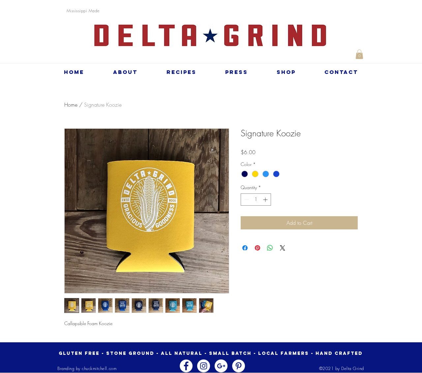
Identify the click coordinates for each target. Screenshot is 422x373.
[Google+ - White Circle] (221, 365)
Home (70, 104)
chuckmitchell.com (99, 368)
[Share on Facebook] (245, 248)
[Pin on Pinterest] (257, 248)
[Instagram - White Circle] (203, 365)
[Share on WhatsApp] (270, 248)
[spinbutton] (256, 199)
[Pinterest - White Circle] (238, 365)
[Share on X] (282, 248)
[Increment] (266, 199)
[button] (359, 54)
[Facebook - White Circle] (186, 365)
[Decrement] (246, 199)
